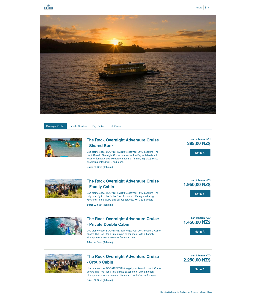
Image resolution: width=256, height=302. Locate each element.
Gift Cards (115, 126)
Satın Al (200, 153)
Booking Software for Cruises (174, 291)
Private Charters (78, 126)
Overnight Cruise (55, 126)
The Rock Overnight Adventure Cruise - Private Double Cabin (123, 221)
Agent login (207, 291)
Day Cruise (98, 126)
